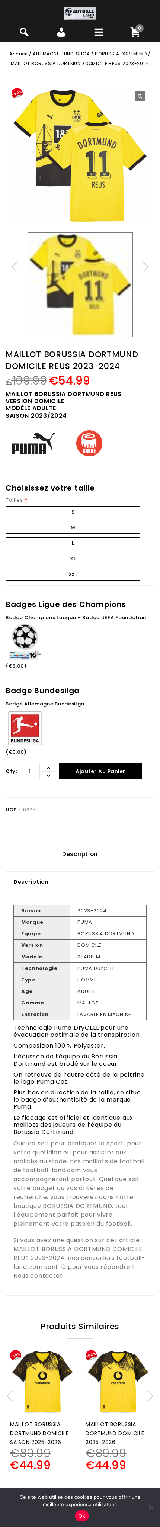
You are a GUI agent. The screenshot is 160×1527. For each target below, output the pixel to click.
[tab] (80, 854)
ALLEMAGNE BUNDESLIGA (61, 54)
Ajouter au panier (100, 771)
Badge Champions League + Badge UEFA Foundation (76, 617)
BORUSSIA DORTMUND (121, 54)
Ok (82, 1516)
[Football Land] (80, 12)
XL (73, 558)
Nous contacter (38, 1276)
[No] (150, 1507)
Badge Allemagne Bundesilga (45, 703)
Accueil (18, 54)
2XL (73, 574)
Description (80, 854)
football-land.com (52, 1170)
